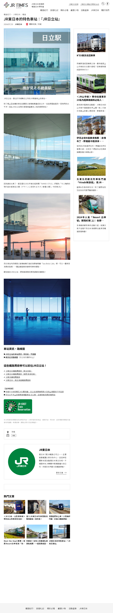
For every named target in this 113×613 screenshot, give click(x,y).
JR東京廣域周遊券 (13, 377)
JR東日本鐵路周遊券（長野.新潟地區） (21, 374)
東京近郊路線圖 (12, 357)
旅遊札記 (54, 10)
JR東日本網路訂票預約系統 (89, 4)
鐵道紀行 (44, 10)
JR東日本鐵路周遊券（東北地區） (19, 371)
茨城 (39, 24)
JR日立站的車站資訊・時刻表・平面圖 (21, 354)
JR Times (16, 5)
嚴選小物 (75, 10)
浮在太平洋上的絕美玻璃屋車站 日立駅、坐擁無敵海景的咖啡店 (30, 394)
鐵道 (13, 435)
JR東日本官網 (73, 4)
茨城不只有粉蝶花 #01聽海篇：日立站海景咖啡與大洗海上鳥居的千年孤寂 (35, 391)
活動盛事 (85, 10)
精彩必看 (64, 10)
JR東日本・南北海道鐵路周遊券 (18, 380)
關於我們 (105, 10)
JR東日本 (95, 10)
